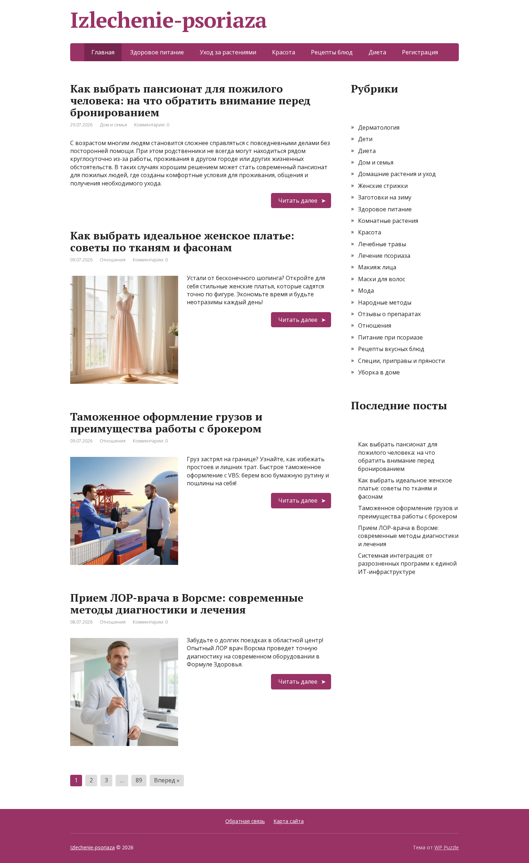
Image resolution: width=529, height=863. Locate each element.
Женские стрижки (383, 186)
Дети (365, 139)
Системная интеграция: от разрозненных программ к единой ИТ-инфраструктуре (407, 564)
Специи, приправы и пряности (401, 361)
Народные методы (384, 302)
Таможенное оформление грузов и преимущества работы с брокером (166, 422)
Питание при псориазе (390, 337)
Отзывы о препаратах (389, 314)
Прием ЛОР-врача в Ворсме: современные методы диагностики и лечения (186, 603)
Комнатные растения (388, 221)
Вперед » (167, 780)
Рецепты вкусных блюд (391, 349)
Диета (377, 52)
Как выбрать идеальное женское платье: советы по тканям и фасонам (182, 241)
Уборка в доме (379, 372)
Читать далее (297, 200)
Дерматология (378, 127)
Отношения (113, 260)
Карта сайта (288, 821)
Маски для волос (381, 279)
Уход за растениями (228, 52)
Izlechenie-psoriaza (92, 847)
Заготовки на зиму (384, 197)
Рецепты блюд (332, 52)
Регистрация (420, 52)
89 (139, 780)
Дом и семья (113, 125)
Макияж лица (377, 267)
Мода (366, 291)
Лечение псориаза (384, 256)
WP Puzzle (446, 847)
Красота (283, 52)
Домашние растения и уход (397, 174)
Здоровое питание (157, 52)
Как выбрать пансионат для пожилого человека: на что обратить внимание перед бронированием (190, 100)
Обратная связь (245, 821)
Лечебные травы (382, 244)
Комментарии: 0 (151, 125)
